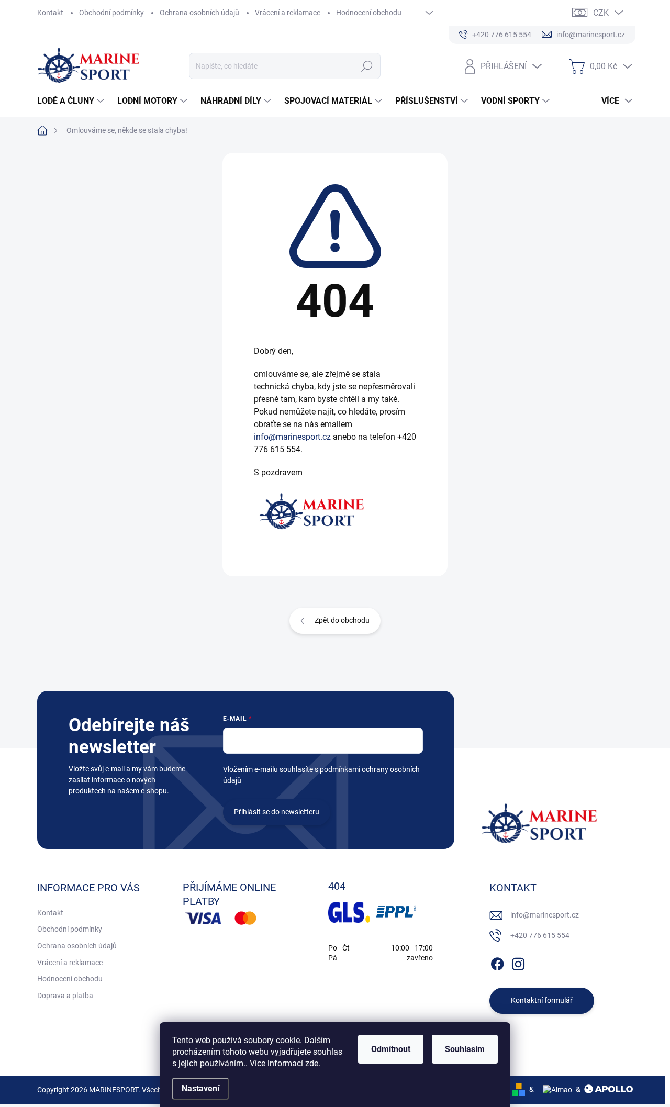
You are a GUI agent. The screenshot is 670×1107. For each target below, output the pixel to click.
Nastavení (200, 1088)
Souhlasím (465, 1049)
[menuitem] (72, 101)
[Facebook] (497, 962)
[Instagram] (518, 962)
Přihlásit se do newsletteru (276, 812)
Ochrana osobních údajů (199, 12)
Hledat (366, 66)
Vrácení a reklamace (287, 12)
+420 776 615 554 (540, 935)
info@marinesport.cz (292, 437)
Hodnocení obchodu (368, 12)
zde (311, 1063)
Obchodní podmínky (111, 12)
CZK (601, 13)
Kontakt (50, 12)
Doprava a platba (65, 995)
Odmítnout (390, 1049)
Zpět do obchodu (342, 620)
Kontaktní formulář (542, 1000)
